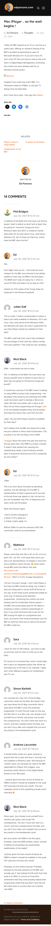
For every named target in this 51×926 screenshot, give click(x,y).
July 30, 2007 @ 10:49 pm (26, 811)
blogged (8, 441)
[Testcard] (9, 76)
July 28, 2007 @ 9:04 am (26, 363)
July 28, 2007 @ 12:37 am (26, 215)
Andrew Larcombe (24, 744)
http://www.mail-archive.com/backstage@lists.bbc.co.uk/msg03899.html (25, 573)
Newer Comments (16, 903)
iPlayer (32, 45)
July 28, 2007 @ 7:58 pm (25, 749)
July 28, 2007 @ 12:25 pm (26, 549)
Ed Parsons (12, 32)
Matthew (18, 544)
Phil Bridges (20, 211)
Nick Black (19, 359)
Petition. (39, 95)
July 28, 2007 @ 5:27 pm (26, 693)
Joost (44, 406)
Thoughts (28, 32)
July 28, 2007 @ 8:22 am (26, 311)
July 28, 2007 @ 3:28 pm (26, 643)
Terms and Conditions (30, 919)
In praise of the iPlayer (35, 142)
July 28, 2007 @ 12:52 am (26, 259)
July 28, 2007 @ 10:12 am (26, 475)
